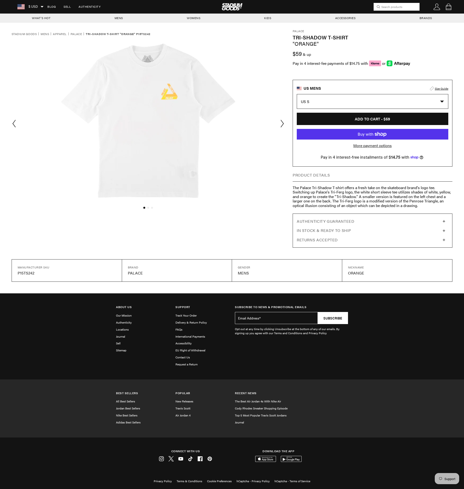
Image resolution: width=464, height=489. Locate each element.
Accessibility (183, 343)
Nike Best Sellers (127, 415)
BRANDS (426, 18)
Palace (76, 34)
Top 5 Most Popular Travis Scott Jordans (261, 415)
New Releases (184, 401)
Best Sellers (127, 393)
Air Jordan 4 (182, 415)
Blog (51, 6)
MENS (119, 18)
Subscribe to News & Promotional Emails (270, 307)
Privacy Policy (163, 481)
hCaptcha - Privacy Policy (253, 481)
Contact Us (182, 357)
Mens (45, 34)
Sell (67, 6)
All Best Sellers (125, 401)
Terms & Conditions (189, 481)
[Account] (437, 7)
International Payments (190, 336)
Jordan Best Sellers (128, 408)
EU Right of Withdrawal (190, 350)
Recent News (246, 393)
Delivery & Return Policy (191, 322)
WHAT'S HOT (41, 18)
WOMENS (193, 18)
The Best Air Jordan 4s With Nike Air (258, 401)
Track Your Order (186, 315)
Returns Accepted (317, 240)
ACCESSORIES (345, 18)
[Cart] (448, 7)
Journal (120, 336)
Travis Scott (182, 408)
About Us (124, 307)
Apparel (59, 34)
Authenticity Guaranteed (326, 221)
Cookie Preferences (219, 481)
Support (182, 307)
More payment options (372, 145)
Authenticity (90, 6)
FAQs (178, 329)
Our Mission (124, 315)
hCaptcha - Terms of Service (292, 481)
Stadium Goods (24, 34)
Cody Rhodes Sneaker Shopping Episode (261, 408)
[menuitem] (52, 6)
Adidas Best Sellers (128, 422)
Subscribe (332, 318)
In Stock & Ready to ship (324, 230)
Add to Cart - (372, 119)
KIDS (267, 18)
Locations (122, 329)
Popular (182, 393)
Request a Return (186, 364)
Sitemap (121, 350)
